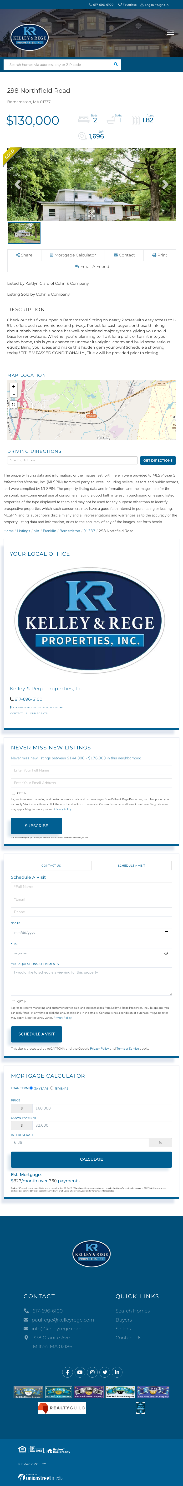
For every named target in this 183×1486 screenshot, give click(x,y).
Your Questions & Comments (35, 964)
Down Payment (23, 1117)
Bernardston (70, 531)
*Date (15, 923)
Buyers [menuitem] (124, 1320)
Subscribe (36, 826)
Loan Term (20, 1088)
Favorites (129, 4)
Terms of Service (128, 1049)
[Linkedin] (117, 1372)
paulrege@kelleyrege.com (63, 1320)
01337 (89, 531)
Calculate (91, 1159)
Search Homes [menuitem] (133, 1311)
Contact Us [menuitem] (129, 1338)
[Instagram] (92, 1372)
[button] (116, 64)
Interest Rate (22, 1135)
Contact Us (18, 713)
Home (9, 531)
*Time (15, 944)
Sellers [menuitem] (123, 1329)
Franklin (49, 531)
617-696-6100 (102, 4)
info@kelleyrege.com (56, 1329)
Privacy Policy (62, 809)
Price (15, 1100)
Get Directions (158, 460)
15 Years (61, 1088)
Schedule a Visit (131, 865)
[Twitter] (105, 1372)
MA (37, 531)
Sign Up (162, 5)
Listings (23, 531)
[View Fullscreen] (13, 404)
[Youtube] (80, 1372)
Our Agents (38, 713)
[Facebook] (67, 1372)
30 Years (41, 1088)
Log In (149, 5)
